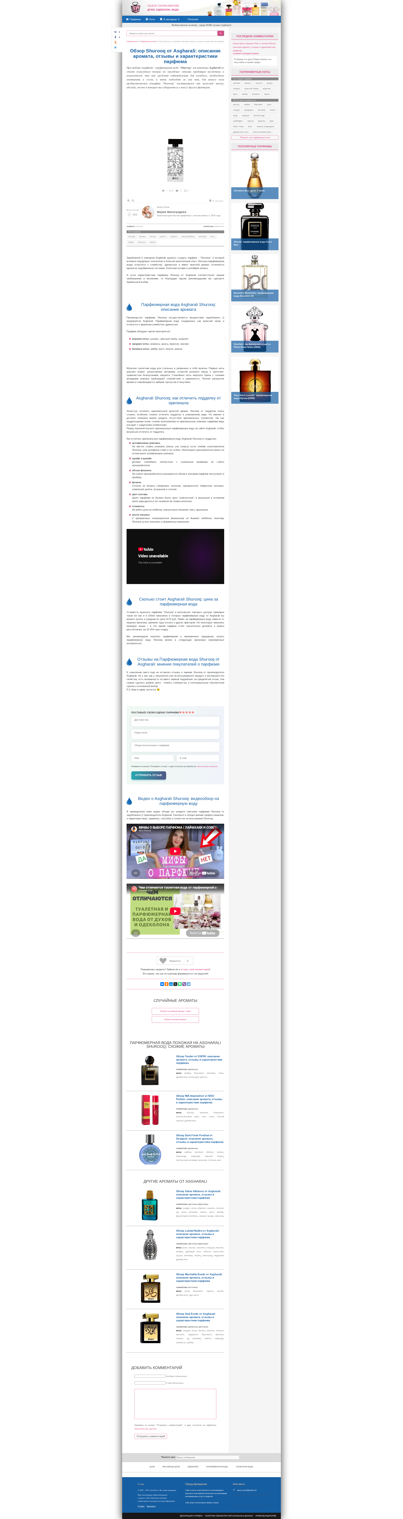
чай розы (219, 1216)
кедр (235, 115)
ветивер (211, 1073)
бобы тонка (238, 126)
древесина (182, 1077)
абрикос (201, 1208)
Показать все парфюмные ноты (255, 137)
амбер (131, 242)
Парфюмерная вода (217, 1467)
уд (177, 1212)
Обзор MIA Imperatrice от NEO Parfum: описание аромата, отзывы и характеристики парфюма (199, 1099)
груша (179, 1255)
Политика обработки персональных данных (229, 1516)
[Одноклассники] (166, 984)
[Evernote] (180, 984)
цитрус (163, 236)
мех (219, 1160)
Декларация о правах (191, 1516)
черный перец (214, 1156)
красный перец (188, 236)
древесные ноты (241, 132)
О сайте (141, 1506)
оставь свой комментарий (195, 969)
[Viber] (184, 984)
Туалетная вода (244, 1467)
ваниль (142, 236)
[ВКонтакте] (162, 984)
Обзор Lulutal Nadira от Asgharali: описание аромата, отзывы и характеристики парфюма (197, 1234)
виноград (207, 1255)
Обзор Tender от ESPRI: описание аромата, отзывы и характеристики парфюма (199, 1059)
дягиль (203, 1077)
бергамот (199, 1073)
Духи (152, 1467)
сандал (186, 1208)
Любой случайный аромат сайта (175, 1011)
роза (193, 1208)
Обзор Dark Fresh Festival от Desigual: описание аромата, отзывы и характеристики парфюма (199, 1138)
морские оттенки (207, 1160)
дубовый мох (193, 1251)
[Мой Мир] (171, 984)
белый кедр (259, 115)
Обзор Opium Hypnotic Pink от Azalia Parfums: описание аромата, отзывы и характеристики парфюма (255, 47)
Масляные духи (171, 1467)
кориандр (181, 1156)
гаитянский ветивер (186, 1160)
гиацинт (173, 236)
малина (180, 1334)
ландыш (210, 1247)
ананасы (142, 242)
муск (212, 236)
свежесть (181, 1342)
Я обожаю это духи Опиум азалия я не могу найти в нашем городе (252, 61)
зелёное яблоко (204, 1152)
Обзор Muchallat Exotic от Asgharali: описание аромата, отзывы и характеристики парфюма (199, 1277)
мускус (190, 1112)
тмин (221, 1073)
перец (197, 1255)
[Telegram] (188, 984)
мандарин (248, 110)
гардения (193, 1334)
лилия (220, 1291)
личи (183, 1212)
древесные (182, 1295)
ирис (272, 121)
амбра (187, 1073)
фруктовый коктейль (187, 1216)
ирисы (152, 242)
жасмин (131, 236)
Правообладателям (265, 1516)
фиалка (220, 1334)
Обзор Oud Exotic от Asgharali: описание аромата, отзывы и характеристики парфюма (196, 1317)
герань (210, 1291)
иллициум (194, 1077)
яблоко (207, 1251)
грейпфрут (238, 121)
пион (211, 1116)
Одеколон (193, 1467)
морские (202, 236)
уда (191, 1295)
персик (250, 121)
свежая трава (206, 1216)
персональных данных (207, 766)
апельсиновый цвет (187, 1116)
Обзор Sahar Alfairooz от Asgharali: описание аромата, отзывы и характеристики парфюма (198, 1194)
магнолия (218, 1251)
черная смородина (265, 126)
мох (204, 1116)
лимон (220, 1152)
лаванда (195, 1156)
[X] (175, 984)
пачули (153, 236)
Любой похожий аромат (175, 1019)
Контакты (151, 1506)
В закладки (217, 201)
